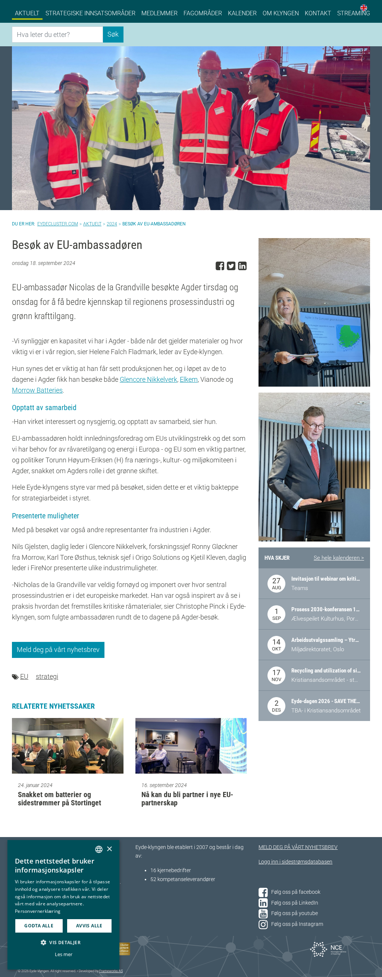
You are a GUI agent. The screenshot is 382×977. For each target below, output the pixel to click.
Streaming (353, 13)
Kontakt (318, 13)
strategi (47, 676)
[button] (63, 942)
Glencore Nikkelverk (148, 379)
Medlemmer (159, 13)
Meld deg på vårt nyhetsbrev (58, 649)
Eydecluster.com (57, 224)
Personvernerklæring (38, 911)
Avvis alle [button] (89, 926)
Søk (113, 34)
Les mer (63, 954)
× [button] (109, 849)
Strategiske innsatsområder (90, 13)
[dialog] (63, 905)
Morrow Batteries (37, 390)
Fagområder (203, 13)
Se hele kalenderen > (339, 558)
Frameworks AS (111, 971)
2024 (112, 224)
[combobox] (99, 849)
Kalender (242, 13)
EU (24, 676)
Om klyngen (281, 13)
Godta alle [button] (38, 926)
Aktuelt (27, 13)
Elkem (189, 379)
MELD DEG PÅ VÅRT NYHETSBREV (298, 847)
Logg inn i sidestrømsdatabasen (295, 862)
